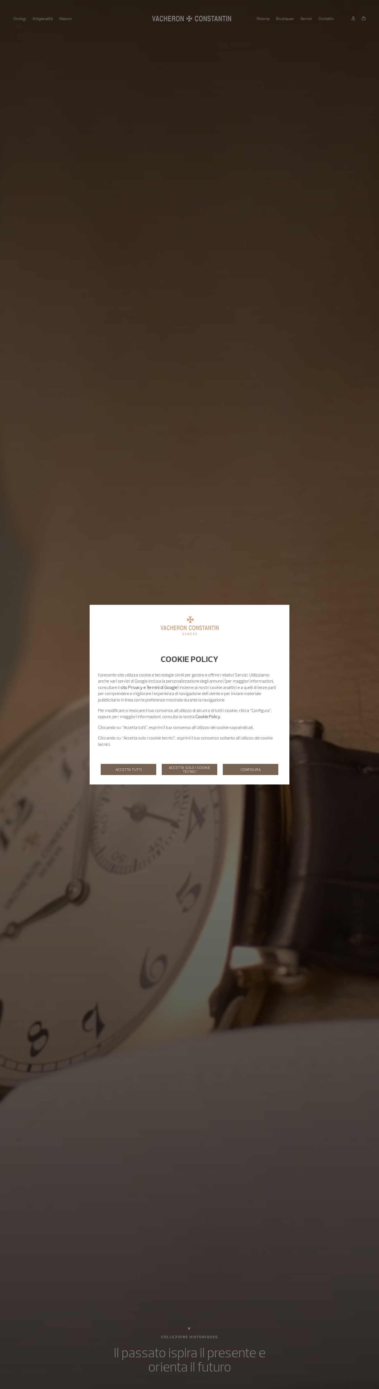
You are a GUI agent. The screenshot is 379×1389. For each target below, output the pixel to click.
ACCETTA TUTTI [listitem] (128, 769)
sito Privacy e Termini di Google (148, 687)
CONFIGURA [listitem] (251, 769)
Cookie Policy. (208, 716)
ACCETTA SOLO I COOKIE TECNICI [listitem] (189, 769)
